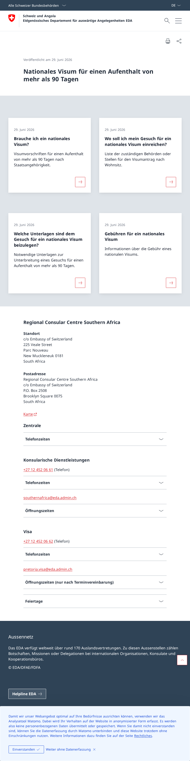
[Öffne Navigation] (178, 20)
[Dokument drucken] (167, 41)
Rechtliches (143, 735)
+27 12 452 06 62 (38, 541)
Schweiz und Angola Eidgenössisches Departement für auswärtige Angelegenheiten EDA (77, 18)
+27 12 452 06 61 (38, 469)
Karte (28, 414)
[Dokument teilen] (178, 41)
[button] (182, 660)
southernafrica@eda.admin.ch (49, 497)
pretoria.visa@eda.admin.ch (47, 569)
